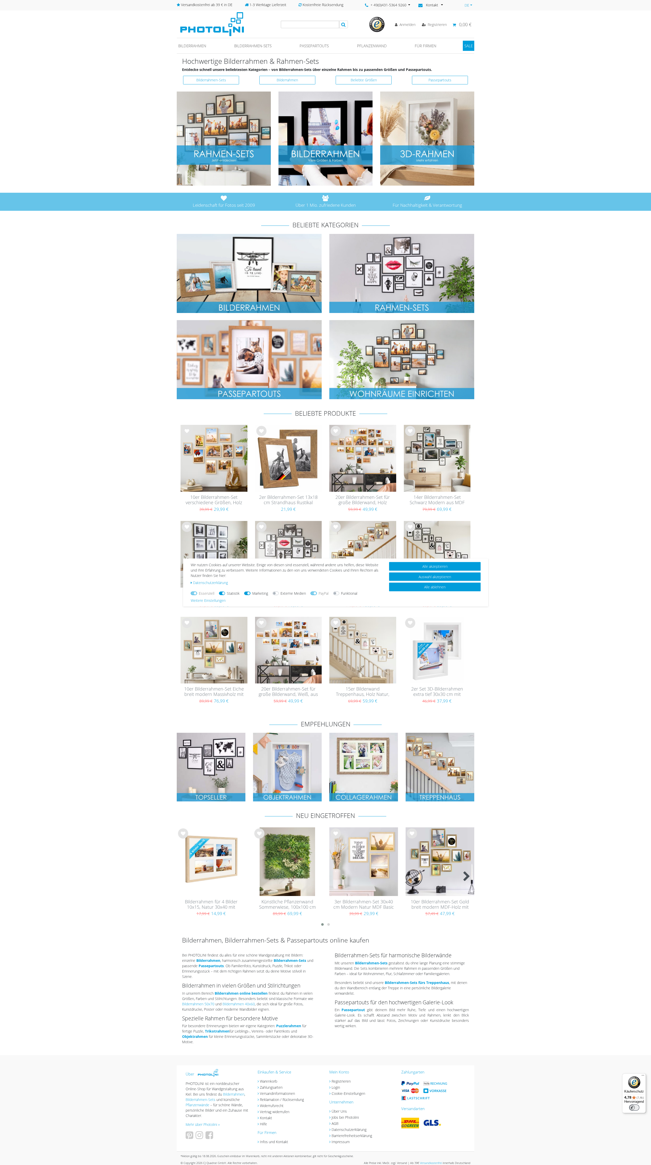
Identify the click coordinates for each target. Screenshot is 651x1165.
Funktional (349, 593)
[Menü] (643, 1076)
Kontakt (266, 1117)
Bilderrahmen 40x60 (239, 1004)
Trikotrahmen (217, 1031)
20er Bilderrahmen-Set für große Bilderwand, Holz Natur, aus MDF (362, 500)
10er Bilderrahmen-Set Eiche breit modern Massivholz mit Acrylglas (214, 691)
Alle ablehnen (435, 587)
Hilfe (263, 1124)
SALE (468, 45)
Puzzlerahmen (288, 1025)
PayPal (324, 593)
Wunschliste (187, 435)
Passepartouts (314, 45)
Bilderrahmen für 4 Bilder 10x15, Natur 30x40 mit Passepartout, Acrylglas (211, 904)
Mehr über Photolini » (203, 1124)
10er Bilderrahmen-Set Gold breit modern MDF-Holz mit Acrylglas (440, 904)
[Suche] (343, 24)
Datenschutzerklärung (349, 1129)
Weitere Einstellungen (208, 600)
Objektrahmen (195, 1036)
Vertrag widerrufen (274, 1111)
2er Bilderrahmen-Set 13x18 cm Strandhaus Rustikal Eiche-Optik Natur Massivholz (288, 500)
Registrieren (341, 1081)
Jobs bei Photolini (345, 1117)
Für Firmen (425, 45)
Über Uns (339, 1111)
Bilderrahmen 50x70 (198, 1004)
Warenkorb (268, 1081)
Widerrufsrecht (272, 1105)
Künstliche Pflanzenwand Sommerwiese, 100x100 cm (287, 904)
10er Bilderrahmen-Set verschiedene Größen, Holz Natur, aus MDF (214, 500)
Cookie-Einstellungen (348, 1093)
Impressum (341, 1141)
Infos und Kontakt (274, 1141)
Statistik (233, 593)
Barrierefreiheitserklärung (352, 1135)
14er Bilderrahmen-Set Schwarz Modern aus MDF (437, 500)
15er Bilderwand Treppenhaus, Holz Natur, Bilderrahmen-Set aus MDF (363, 691)
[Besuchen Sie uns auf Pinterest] (190, 1136)
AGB (335, 1123)
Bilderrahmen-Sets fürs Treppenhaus (417, 982)
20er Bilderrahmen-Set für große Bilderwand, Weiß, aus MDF (288, 691)
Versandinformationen (277, 1093)
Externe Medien (293, 593)
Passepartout (353, 1009)
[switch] (634, 1107)
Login (336, 1087)
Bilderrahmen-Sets (253, 45)
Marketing (260, 593)
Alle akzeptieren (435, 566)
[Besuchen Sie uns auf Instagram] (200, 1136)
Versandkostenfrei (431, 1163)
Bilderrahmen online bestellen (241, 993)
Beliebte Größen (364, 80)
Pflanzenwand (372, 45)
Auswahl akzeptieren (435, 576)
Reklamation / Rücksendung (282, 1099)
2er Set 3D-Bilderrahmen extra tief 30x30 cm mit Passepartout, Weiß (437, 691)
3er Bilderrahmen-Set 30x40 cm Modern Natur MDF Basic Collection (363, 904)
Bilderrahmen (192, 45)
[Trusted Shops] (376, 24)
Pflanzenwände (198, 1104)
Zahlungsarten (271, 1087)
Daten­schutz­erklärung (210, 582)
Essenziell (206, 593)
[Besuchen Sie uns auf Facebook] (209, 1136)
